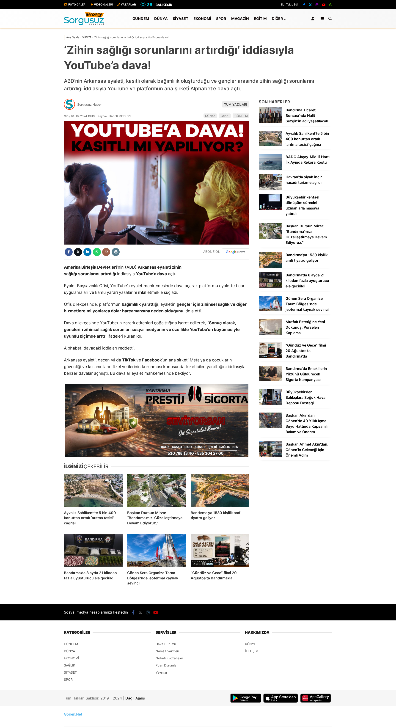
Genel (225, 116)
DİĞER (277, 18)
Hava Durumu (166, 644)
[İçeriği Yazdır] (116, 252)
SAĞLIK (69, 665)
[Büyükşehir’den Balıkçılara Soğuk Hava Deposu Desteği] (270, 403)
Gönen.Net (73, 714)
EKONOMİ (202, 18)
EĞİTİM (260, 18)
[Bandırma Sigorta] (156, 420)
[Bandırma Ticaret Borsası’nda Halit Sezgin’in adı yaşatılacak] (270, 122)
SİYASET (180, 18)
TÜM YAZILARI (235, 104)
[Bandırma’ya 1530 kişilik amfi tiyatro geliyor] (220, 490)
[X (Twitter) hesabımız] (310, 5)
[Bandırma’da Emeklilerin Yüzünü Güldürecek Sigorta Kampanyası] (270, 380)
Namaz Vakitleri (167, 651)
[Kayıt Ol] (313, 18)
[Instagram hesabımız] (317, 5)
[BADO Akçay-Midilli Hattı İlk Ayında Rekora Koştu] (270, 168)
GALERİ (77, 4)
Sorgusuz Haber (89, 104)
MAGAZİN (240, 18)
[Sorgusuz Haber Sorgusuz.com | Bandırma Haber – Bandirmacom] (84, 24)
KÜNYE (250, 644)
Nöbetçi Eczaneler (169, 658)
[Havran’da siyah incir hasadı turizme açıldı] (270, 188)
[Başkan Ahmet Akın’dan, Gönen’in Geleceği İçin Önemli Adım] (270, 456)
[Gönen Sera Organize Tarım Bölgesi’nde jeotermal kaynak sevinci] (156, 550)
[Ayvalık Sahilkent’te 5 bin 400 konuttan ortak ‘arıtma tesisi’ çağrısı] (93, 490)
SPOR (221, 18)
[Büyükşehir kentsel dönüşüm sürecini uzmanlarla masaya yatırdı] (270, 209)
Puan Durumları (167, 665)
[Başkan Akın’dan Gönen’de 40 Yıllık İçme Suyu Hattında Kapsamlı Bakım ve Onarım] (270, 427)
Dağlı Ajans (135, 698)
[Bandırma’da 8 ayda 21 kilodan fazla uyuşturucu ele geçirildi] (93, 550)
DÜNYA (161, 18)
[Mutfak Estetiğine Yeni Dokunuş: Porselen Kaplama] (270, 333)
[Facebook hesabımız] (304, 5)
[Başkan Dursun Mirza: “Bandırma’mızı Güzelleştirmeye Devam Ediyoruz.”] (156, 490)
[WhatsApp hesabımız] (330, 5)
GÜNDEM (140, 18)
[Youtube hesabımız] (324, 5)
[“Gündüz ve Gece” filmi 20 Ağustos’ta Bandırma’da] (220, 550)
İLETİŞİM (251, 651)
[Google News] (235, 251)
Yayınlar (161, 672)
